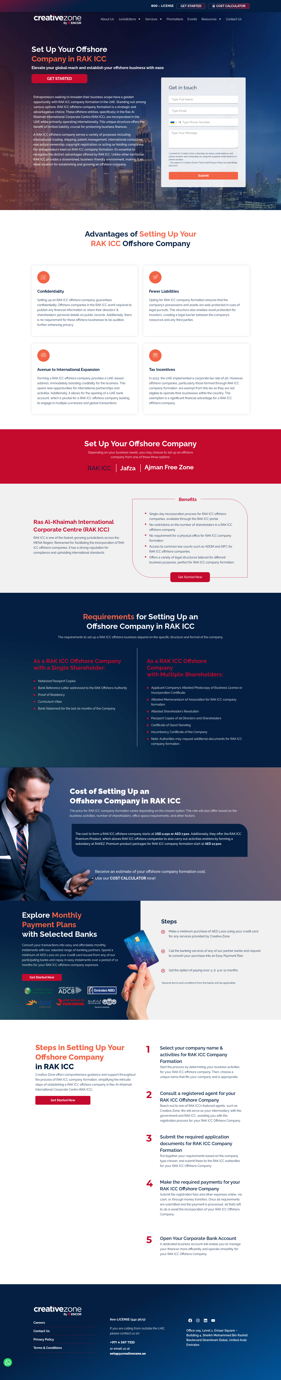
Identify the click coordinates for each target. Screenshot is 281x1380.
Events (192, 19)
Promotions (175, 19)
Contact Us (234, 19)
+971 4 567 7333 (122, 1342)
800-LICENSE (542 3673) (127, 1319)
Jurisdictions (127, 19)
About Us (107, 19)
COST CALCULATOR (128, 878)
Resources (209, 19)
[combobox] (175, 122)
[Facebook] (190, 1320)
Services (151, 19)
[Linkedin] (205, 1320)
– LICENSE (162, 6)
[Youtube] (213, 1320)
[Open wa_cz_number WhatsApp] (7, 1362)
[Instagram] (198, 1320)
